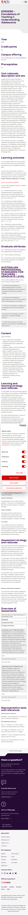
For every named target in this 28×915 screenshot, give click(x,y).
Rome (12, 856)
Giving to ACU (5, 843)
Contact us (4, 845)
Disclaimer (18, 886)
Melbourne (4, 865)
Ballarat (3, 853)
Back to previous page (16, 751)
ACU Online (14, 862)
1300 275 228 (8, 826)
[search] (23, 2)
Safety (8, 889)
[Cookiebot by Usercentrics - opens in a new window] (19, 426)
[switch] (24, 456)
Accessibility (4, 886)
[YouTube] (10, 873)
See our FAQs (5, 818)
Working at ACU (5, 840)
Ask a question (6, 824)
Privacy (3, 889)
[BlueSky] (16, 873)
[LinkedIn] (7, 873)
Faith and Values (5, 837)
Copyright (11, 886)
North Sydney (15, 853)
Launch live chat (5, 797)
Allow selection (14, 483)
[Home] (7, 3)
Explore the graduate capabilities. (10, 182)
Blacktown (4, 856)
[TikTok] (13, 873)
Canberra (3, 862)
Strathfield (14, 859)
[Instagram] (4, 873)
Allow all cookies (14, 477)
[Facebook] (2, 873)
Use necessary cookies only (14, 488)
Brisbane (3, 859)
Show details (19, 472)
